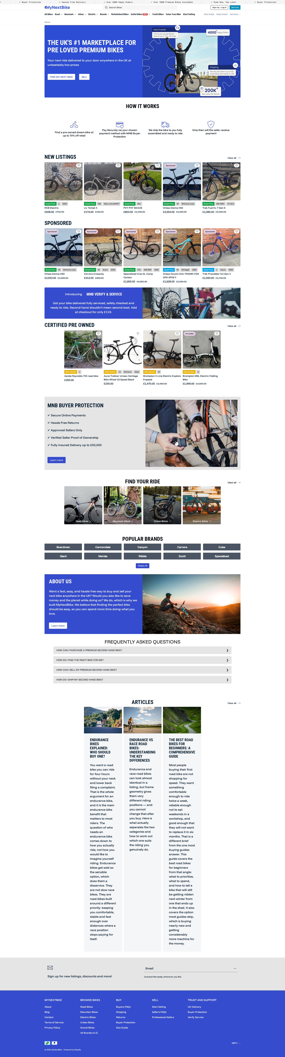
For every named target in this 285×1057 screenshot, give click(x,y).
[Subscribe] (234, 968)
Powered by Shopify (72, 1050)
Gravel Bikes (87, 1027)
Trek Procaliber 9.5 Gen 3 (216, 273)
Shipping (121, 1011)
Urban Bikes (87, 1022)
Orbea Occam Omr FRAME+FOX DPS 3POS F (181, 275)
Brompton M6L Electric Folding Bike (200, 377)
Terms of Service (54, 1022)
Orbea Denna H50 (173, 207)
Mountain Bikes (89, 1011)
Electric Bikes (88, 1017)
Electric (92, 14)
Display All (142, 565)
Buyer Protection (125, 1022)
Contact (49, 1017)
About (47, 22)
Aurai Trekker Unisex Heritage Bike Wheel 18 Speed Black (121, 377)
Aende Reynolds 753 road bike (81, 375)
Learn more (56, 460)
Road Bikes (86, 1006)
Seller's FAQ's (159, 1011)
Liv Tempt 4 (90, 207)
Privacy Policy (52, 1027)
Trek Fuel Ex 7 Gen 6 (213, 207)
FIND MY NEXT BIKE (61, 76)
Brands (103, 14)
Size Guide (209, 14)
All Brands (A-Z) (89, 1032)
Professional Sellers (163, 1017)
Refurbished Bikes (120, 14)
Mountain (69, 14)
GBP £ (235, 1043)
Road (57, 14)
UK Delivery (194, 1006)
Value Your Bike (173, 14)
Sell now (235, 7)
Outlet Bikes (139, 14)
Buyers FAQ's (123, 1006)
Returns (120, 1017)
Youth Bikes (158, 14)
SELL (84, 76)
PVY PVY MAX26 (133, 207)
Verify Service (196, 1017)
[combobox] (140, 7)
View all (232, 157)
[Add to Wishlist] (78, 165)
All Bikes (49, 14)
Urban (81, 14)
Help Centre (222, 14)
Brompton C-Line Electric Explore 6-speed (162, 377)
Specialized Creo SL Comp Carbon (138, 275)
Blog (47, 1011)
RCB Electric (52, 207)
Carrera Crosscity (94, 273)
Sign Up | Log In (219, 7)
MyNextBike (57, 1050)
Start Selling (189, 14)
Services (234, 14)
